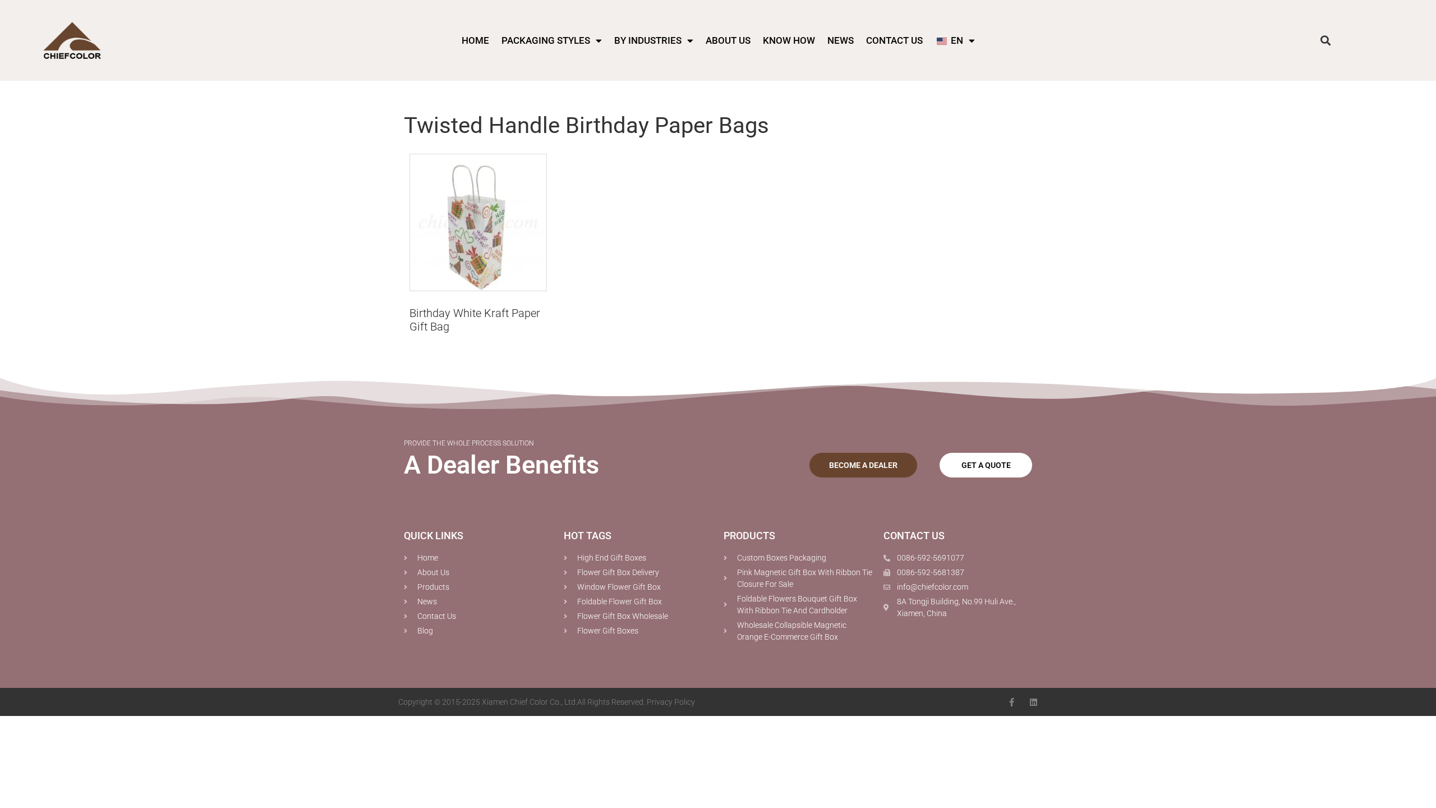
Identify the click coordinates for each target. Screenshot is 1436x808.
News (840, 40)
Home (475, 40)
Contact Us (894, 40)
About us (728, 40)
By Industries (648, 40)
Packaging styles (545, 40)
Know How (789, 40)
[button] (1325, 40)
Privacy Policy (671, 701)
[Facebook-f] (1011, 702)
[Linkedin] (1033, 702)
